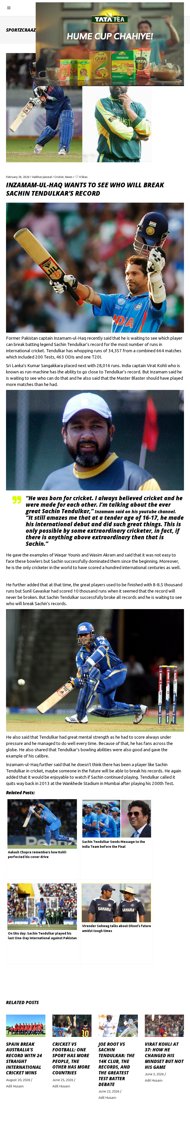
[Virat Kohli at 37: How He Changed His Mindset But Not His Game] (164, 1026)
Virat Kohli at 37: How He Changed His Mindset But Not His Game (164, 1055)
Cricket (59, 177)
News (69, 177)
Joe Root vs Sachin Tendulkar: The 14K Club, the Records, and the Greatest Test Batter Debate (116, 1064)
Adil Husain (15, 1086)
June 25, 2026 (62, 1080)
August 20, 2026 (18, 1080)
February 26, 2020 (17, 177)
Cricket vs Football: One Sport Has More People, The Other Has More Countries (71, 1058)
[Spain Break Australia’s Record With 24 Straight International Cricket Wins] (25, 1026)
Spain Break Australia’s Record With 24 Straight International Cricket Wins (24, 1058)
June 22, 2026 (108, 1091)
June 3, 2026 (154, 1074)
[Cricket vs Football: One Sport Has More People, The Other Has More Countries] (72, 1026)
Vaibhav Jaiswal (42, 177)
